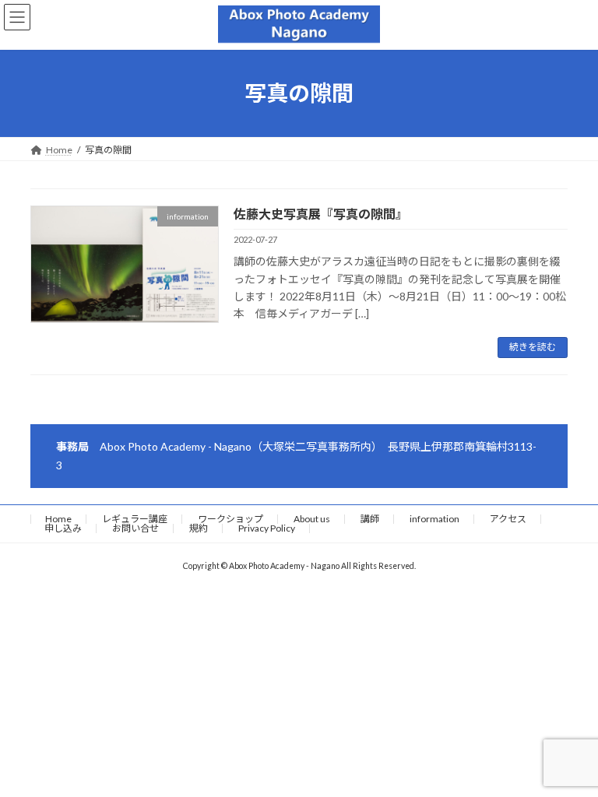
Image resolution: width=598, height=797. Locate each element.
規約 (198, 528)
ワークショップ (230, 519)
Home (58, 519)
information (434, 519)
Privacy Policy (266, 528)
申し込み (63, 528)
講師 (370, 519)
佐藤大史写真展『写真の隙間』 (321, 213)
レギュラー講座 (134, 519)
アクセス (508, 519)
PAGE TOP (569, 756)
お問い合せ (135, 528)
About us (312, 519)
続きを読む (532, 347)
